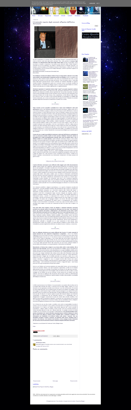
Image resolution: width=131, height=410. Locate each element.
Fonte (34, 326)
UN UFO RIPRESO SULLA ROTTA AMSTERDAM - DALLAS (90, 121)
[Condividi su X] (56, 336)
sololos (73, 401)
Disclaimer (77, 15)
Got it (98, 3)
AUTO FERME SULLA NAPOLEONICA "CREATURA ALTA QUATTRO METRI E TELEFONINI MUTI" (93, 74)
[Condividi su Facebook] (57, 336)
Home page (55, 380)
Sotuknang (38, 342)
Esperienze (48, 15)
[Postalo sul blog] (55, 336)
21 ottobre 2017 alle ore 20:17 (42, 346)
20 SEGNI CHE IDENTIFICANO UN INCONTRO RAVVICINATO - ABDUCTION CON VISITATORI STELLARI (90, 60)
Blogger (83, 401)
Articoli (63, 15)
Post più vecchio (73, 380)
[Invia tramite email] (53, 336)
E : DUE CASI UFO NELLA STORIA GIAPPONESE (93, 97)
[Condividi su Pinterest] (59, 336)
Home (33, 15)
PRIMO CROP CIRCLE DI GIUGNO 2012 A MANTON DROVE (93, 86)
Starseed (56, 15)
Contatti (70, 15)
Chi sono (40, 15)
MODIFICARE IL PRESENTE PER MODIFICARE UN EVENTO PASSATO (93, 110)
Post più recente (36, 380)
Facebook (85, 15)
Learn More (92, 3)
